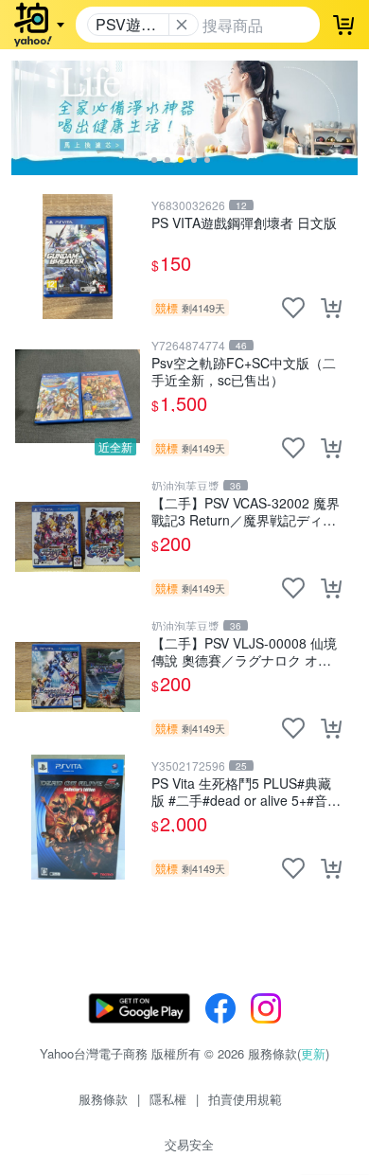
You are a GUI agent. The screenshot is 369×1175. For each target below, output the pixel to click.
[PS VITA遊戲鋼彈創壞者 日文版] (77, 256)
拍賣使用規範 (245, 1099)
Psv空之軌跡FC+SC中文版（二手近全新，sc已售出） (243, 370)
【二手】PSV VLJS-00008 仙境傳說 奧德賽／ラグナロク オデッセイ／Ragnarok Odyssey (244, 651)
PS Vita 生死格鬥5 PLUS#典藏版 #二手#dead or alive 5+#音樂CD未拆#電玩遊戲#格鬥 (246, 791)
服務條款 (103, 1099)
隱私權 (167, 1099)
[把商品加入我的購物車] (331, 307)
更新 (313, 1053)
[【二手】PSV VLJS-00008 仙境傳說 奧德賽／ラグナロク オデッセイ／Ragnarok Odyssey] (77, 676)
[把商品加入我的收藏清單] (293, 307)
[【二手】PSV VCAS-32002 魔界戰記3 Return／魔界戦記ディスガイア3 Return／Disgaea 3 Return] (77, 536)
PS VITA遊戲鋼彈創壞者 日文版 (244, 223)
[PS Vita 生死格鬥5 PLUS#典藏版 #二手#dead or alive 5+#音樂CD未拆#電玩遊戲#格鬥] (77, 817)
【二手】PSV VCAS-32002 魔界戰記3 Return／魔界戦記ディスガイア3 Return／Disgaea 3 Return (245, 510)
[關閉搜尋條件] (181, 24)
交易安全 (189, 1144)
